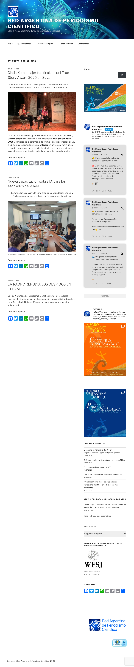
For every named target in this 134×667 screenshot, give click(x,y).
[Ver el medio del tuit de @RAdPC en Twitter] (96, 184)
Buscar (87, 69)
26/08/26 (103, 155)
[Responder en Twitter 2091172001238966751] (93, 284)
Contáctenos (83, 44)
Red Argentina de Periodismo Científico (105, 150)
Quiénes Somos (24, 44)
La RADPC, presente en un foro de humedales (103, 474)
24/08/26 (103, 208)
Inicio (10, 44)
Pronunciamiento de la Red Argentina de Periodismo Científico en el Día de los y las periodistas (101, 485)
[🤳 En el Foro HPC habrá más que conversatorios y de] (105, 349)
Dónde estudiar (66, 44)
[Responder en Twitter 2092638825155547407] (93, 191)
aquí (94, 516)
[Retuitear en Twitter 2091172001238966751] (98, 284)
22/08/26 (103, 253)
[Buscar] (122, 75)
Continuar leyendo (17, 157)
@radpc (95, 155)
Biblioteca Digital (45, 44)
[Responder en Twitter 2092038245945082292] (93, 236)
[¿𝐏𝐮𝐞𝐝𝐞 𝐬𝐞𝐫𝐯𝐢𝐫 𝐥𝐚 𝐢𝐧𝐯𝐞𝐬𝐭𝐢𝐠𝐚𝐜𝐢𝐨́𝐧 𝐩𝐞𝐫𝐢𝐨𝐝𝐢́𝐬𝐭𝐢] (105, 416)
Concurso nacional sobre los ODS (97, 467)
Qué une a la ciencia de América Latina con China (104, 460)
